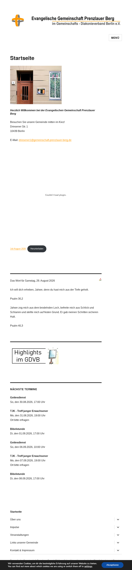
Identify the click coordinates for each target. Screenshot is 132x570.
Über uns (15, 519)
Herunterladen (36, 248)
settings (88, 566)
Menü (115, 38)
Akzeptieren (112, 564)
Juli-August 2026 (18, 248)
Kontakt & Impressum (22, 550)
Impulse (14, 527)
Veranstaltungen (19, 535)
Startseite (16, 511)
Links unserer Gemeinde (24, 542)
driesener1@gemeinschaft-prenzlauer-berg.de (45, 140)
